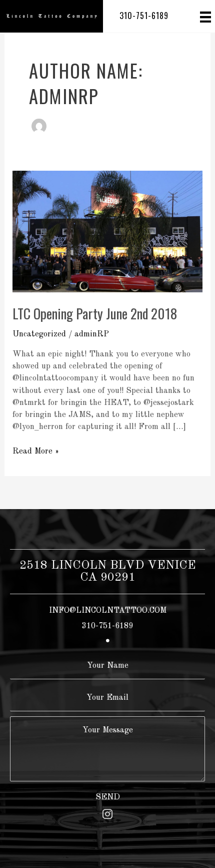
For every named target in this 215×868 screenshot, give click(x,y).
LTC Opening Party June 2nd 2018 (94, 313)
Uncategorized (39, 334)
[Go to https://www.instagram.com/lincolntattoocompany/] (107, 815)
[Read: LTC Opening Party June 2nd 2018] (107, 231)
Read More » (35, 452)
